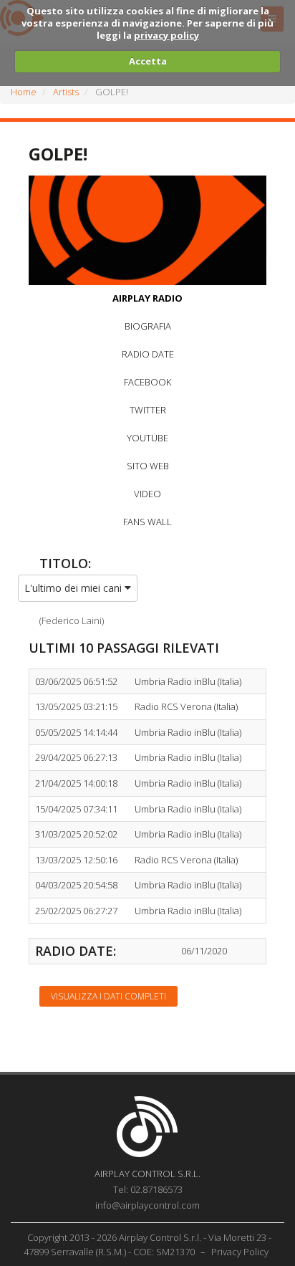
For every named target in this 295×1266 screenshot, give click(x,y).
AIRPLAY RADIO (147, 298)
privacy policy (166, 35)
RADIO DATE (148, 353)
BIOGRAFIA (148, 326)
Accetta (148, 60)
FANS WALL (147, 521)
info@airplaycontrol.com (147, 1205)
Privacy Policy (240, 1251)
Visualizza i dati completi (108, 996)
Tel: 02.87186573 (148, 1189)
